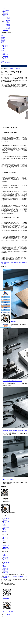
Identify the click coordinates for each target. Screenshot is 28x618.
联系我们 (5, 30)
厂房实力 (8, 18)
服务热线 (3, 62)
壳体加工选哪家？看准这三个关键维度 (12, 381)
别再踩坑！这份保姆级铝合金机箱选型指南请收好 (15, 430)
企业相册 (8, 24)
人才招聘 (8, 27)
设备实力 (8, 17)
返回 (5, 263)
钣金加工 (5, 13)
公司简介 (8, 22)
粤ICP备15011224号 (9, 576)
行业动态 (18, 68)
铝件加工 (5, 528)
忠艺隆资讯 (6, 545)
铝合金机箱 (6, 521)
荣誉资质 (8, 25)
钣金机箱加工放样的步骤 (7, 262)
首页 (4, 8)
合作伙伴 (8, 20)
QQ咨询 (8, 62)
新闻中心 (5, 14)
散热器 (5, 531)
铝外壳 (5, 520)
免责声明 (16, 576)
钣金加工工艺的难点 (8, 479)
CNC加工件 (6, 10)
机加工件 (5, 530)
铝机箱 (5, 11)
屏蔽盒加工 (6, 527)
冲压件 (5, 525)
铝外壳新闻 (6, 548)
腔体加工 (5, 524)
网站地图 (5, 572)
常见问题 (8, 28)
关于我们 (5, 21)
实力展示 (5, 15)
